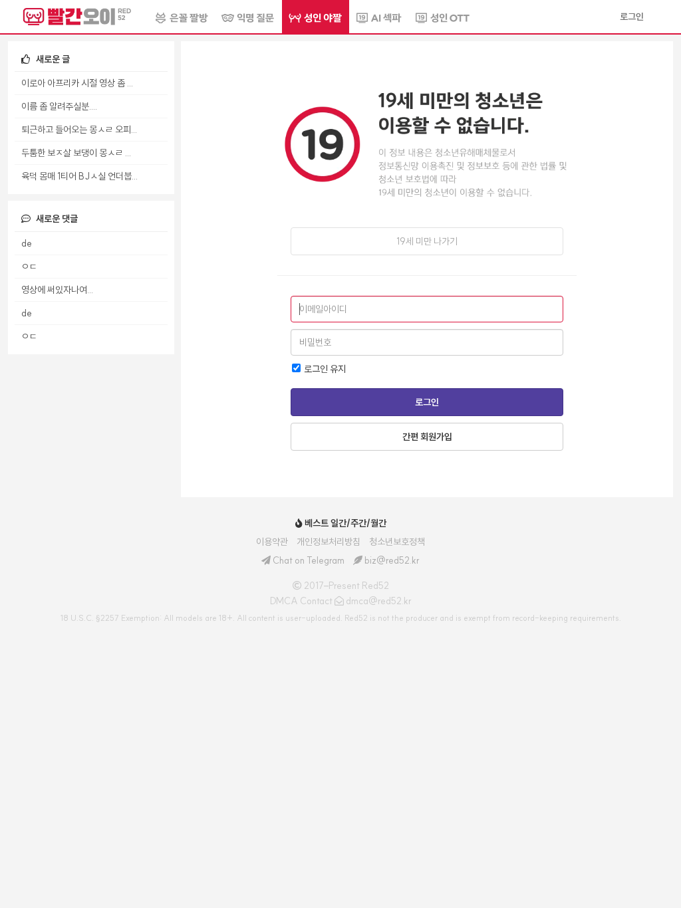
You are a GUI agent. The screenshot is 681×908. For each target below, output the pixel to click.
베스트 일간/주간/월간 (344, 523)
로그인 (427, 402)
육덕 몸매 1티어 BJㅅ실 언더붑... (79, 176)
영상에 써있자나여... (57, 290)
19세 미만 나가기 (427, 241)
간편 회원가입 (427, 437)
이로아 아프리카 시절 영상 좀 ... (77, 83)
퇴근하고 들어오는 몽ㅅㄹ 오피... (79, 130)
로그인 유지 (324, 369)
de (26, 243)
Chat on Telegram (308, 560)
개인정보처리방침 (328, 542)
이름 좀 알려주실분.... (59, 106)
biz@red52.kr (392, 560)
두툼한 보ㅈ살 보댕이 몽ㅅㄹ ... (76, 153)
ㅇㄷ (29, 267)
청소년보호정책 (397, 542)
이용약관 (272, 542)
